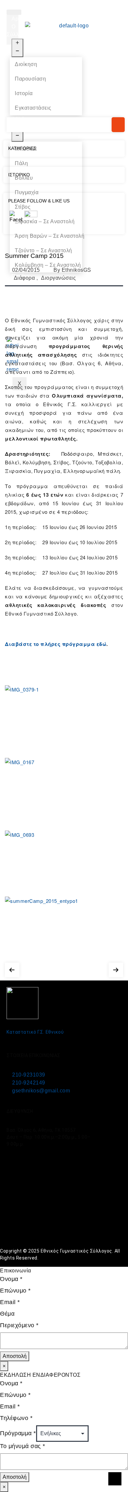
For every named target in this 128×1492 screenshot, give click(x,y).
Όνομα (11, 1279)
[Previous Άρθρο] (12, 968)
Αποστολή (15, 1356)
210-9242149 (28, 1082)
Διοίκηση (26, 64)
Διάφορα (24, 278)
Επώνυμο (15, 1290)
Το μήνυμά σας (22, 1446)
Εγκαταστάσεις (33, 108)
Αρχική (20, 18)
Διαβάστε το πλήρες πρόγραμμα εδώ (55, 644)
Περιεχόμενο (19, 1325)
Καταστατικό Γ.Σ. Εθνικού (35, 1032)
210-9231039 (28, 1075)
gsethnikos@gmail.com (41, 1090)
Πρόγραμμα (18, 1433)
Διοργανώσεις (58, 278)
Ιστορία (24, 93)
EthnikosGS (76, 270)
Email (10, 1302)
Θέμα (7, 1313)
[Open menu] (17, 48)
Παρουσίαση (30, 79)
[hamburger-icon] (14, 12)
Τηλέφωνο (16, 1418)
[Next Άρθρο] (116, 968)
